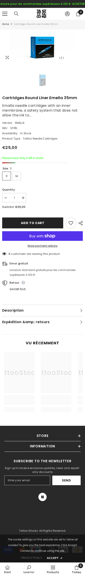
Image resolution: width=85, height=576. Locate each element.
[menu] (4, 13)
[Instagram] (42, 497)
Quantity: (8, 189)
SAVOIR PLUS (18, 289)
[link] (19, 402)
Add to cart (32, 223)
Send (66, 480)
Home (5, 24)
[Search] (16, 13)
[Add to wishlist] (70, 222)
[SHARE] (79, 223)
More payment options (43, 246)
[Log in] (67, 14)
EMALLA (19, 123)
